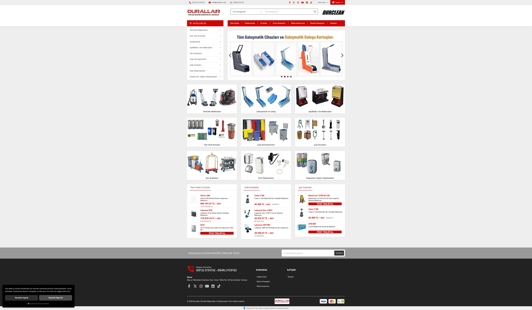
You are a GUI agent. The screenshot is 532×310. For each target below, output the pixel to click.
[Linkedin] (307, 2)
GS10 (202, 225)
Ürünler (263, 23)
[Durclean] (333, 11)
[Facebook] (289, 2)
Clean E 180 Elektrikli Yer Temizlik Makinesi (271, 198)
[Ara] (315, 12)
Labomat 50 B (206, 210)
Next (342, 55)
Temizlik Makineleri (199, 30)
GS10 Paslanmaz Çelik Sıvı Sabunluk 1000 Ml (216, 229)
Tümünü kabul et (55, 298)
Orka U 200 (205, 196)
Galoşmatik (195, 41)
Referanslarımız (298, 23)
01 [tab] (281, 76)
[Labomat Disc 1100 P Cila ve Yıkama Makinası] (247, 213)
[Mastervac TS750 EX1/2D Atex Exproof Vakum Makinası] (301, 199)
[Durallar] (203, 12)
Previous (230, 55)
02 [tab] (285, 76)
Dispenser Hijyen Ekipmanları (203, 76)
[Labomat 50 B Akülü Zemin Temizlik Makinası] (193, 213)
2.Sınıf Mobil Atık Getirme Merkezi (321, 227)
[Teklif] (217, 233)
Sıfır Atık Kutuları (198, 36)
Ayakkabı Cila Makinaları (201, 47)
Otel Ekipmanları (197, 70)
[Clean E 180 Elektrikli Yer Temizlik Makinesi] (247, 199)
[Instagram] (298, 2)
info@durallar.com (219, 2)
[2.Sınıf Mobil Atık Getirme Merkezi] (301, 227)
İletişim (333, 23)
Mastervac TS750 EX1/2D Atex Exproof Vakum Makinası (323, 199)
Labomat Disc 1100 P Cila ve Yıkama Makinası (268, 214)
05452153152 (238, 2)
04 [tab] (291, 76)
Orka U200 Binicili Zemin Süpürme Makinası (213, 199)
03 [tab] (288, 76)
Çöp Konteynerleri (198, 59)
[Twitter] (294, 2)
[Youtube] (302, 2)
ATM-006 (312, 224)
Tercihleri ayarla (21, 298)
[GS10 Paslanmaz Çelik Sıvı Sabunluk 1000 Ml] (193, 228)
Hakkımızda (250, 23)
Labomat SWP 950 (262, 225)
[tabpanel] (286, 55)
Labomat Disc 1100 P (263, 210)
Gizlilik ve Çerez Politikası (39, 304)
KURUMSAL (261, 269)
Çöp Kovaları (195, 65)
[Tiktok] (311, 2)
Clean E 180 (259, 196)
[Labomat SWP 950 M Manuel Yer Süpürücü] (247, 228)
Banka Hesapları (317, 23)
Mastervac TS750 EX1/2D (319, 196)
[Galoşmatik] (286, 55)
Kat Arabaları (196, 53)
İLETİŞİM (291, 269)
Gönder (339, 253)
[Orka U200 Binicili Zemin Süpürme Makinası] (193, 199)
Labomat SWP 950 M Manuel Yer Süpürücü (271, 228)
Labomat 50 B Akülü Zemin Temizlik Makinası (214, 214)
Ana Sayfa (234, 23)
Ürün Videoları (279, 23)
